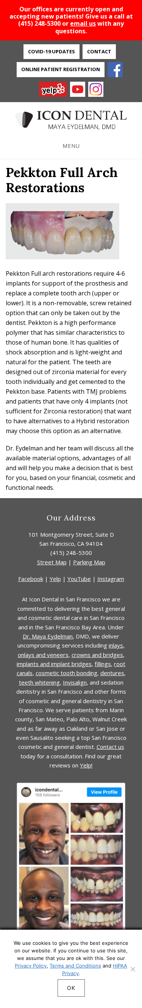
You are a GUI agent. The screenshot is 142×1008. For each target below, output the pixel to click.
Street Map (52, 562)
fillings (103, 664)
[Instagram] (95, 90)
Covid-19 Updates (51, 51)
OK (71, 988)
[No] (132, 969)
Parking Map (89, 562)
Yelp (55, 578)
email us (83, 23)
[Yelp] (53, 90)
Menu (71, 145)
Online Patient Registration (60, 69)
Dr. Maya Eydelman (48, 636)
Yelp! (86, 765)
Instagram (110, 578)
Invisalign (75, 682)
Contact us (110, 746)
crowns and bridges (97, 655)
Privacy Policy (31, 966)
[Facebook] (115, 70)
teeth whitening (39, 682)
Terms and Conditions (75, 966)
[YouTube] (77, 90)
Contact (99, 51)
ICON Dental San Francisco (71, 120)
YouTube (79, 578)
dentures (112, 673)
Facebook (30, 578)
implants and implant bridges (54, 664)
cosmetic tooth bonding (66, 673)
